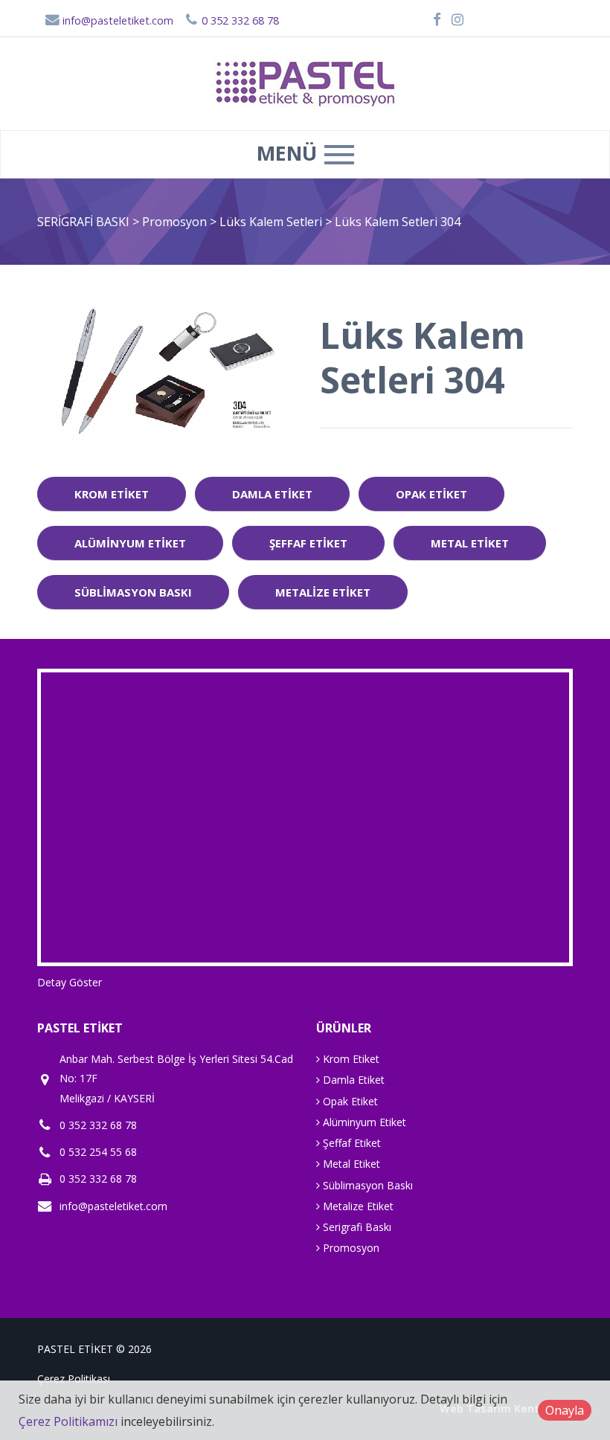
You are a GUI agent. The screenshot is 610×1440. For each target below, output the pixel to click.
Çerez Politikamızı (68, 1421)
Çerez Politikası (73, 1379)
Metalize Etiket (322, 592)
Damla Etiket (272, 493)
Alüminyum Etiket (130, 543)
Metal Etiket (470, 543)
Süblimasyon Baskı (133, 592)
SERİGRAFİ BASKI (83, 221)
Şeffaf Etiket (308, 543)
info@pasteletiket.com (116, 20)
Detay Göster (69, 982)
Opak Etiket (431, 493)
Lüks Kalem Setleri (272, 221)
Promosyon (176, 221)
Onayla (564, 1410)
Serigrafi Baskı (355, 1227)
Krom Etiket (111, 493)
